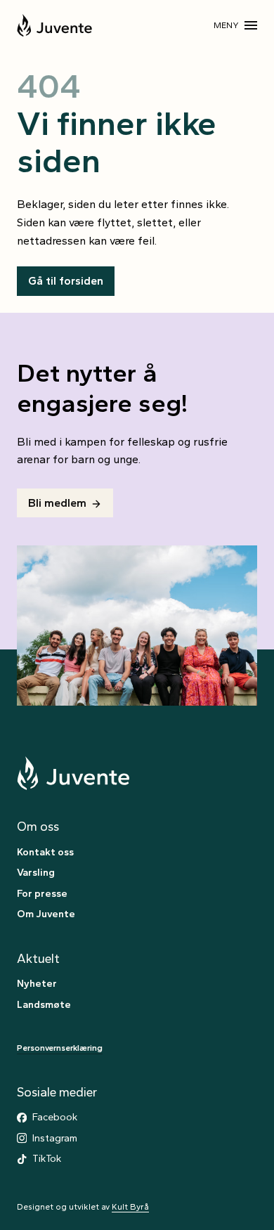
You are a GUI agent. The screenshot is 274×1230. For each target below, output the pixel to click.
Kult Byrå (130, 1207)
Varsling (36, 872)
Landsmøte (44, 1004)
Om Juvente (46, 913)
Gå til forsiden (65, 280)
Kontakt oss (45, 852)
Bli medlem (57, 503)
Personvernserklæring (60, 1048)
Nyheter (37, 983)
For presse (42, 893)
